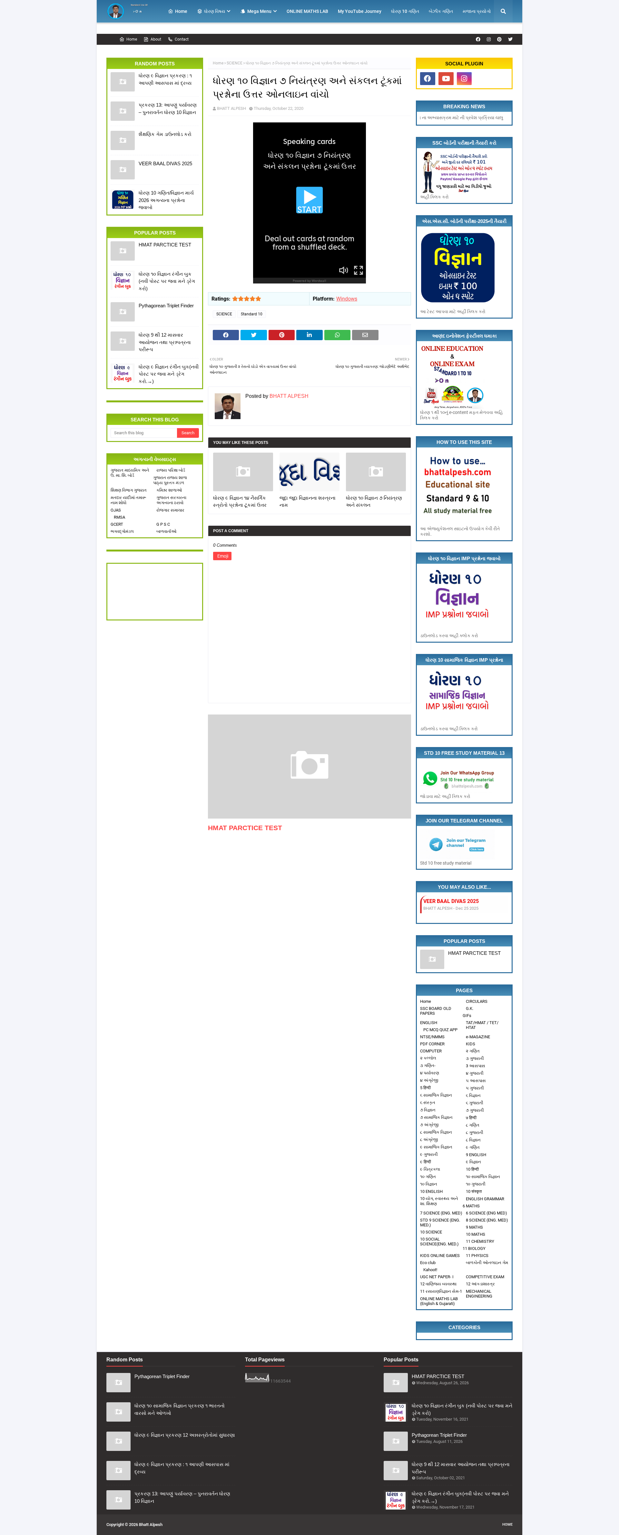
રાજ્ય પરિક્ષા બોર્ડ (170, 470)
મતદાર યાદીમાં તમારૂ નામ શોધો (128, 500)
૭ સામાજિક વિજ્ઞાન (436, 1117)
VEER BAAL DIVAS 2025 (165, 163)
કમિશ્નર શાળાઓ (169, 490)
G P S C (163, 524)
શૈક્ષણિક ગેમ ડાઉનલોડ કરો (165, 134)
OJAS (116, 510)
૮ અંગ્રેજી (429, 1139)
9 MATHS (474, 1227)
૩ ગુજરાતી (475, 1058)
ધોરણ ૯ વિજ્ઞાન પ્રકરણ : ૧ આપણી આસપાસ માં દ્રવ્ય (165, 79)
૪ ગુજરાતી (475, 1073)
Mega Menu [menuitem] (259, 11)
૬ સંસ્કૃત (427, 1102)
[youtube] (446, 78)
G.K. (469, 1008)
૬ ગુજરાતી (474, 1102)
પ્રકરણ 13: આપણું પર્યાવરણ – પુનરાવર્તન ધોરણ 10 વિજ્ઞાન (168, 108)
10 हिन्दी (472, 1169)
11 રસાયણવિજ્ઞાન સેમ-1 (441, 1291)
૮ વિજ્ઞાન (473, 1139)
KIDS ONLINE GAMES (440, 1255)
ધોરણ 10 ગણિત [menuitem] (405, 11)
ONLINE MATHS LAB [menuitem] (307, 11)
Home (131, 39)
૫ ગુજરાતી (475, 1088)
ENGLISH (428, 1022)
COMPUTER (431, 1051)
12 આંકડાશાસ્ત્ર (480, 1283)
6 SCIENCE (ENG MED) (486, 1213)
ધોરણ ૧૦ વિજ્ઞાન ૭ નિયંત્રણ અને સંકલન (374, 501)
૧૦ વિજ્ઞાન (428, 1184)
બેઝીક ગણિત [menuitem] (441, 11)
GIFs (467, 1015)
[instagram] (488, 39)
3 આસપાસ (475, 1065)
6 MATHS (471, 1206)
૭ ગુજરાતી (475, 1110)
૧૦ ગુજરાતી (476, 1184)
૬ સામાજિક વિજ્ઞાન (436, 1095)
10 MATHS (475, 1234)
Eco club (428, 1262)
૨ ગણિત (473, 1051)
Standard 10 (251, 314)
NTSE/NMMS (432, 1036)
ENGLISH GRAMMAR (485, 1198)
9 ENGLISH (476, 1154)
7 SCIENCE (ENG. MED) (441, 1213)
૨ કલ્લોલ (428, 1058)
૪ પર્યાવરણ (429, 1072)
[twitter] (509, 39)
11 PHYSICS (477, 1255)
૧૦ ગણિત (428, 1176)
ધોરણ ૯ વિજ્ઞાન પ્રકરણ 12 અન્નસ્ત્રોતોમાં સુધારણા (184, 1435)
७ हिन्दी (471, 1117)
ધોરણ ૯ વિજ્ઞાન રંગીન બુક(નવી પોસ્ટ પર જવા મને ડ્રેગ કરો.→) (169, 374)
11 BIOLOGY (474, 1248)
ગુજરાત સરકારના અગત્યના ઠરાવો (171, 500)
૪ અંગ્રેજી (429, 1080)
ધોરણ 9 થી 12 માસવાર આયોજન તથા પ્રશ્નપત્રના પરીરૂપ (165, 342)
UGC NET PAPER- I (437, 1276)
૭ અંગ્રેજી (429, 1124)
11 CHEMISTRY (480, 1241)
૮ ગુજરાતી (474, 1132)
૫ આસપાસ (476, 1080)
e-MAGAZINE (478, 1036)
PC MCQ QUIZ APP (440, 1029)
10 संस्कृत (474, 1191)
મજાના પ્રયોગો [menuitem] (477, 11)
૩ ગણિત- (428, 1065)
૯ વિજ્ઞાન (473, 1161)
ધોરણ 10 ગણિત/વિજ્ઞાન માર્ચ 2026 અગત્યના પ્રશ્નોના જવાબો (166, 200)
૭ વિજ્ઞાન (428, 1110)
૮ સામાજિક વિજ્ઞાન (436, 1132)
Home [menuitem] (181, 11)
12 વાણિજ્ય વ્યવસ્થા (438, 1283)
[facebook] (478, 39)
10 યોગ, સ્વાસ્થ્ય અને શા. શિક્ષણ (439, 1201)
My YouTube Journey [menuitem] (359, 11)
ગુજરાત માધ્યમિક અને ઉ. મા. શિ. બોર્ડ (130, 473)
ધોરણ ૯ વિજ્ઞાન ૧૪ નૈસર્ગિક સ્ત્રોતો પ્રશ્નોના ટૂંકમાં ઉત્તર (240, 501)
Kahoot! (430, 1269)
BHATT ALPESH (231, 108)
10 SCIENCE (431, 1232)
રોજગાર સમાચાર (170, 510)
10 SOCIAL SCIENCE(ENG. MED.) (439, 1241)
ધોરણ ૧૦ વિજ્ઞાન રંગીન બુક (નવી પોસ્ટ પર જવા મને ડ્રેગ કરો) (167, 281)
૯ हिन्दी (425, 1161)
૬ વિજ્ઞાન (473, 1095)
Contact (182, 39)
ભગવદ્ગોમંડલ (122, 531)
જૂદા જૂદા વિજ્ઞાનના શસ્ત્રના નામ (308, 501)
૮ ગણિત (472, 1125)
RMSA (119, 517)
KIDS (470, 1043)
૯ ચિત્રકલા (430, 1169)
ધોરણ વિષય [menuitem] (214, 11)
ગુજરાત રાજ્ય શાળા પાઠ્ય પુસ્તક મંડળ (170, 480)
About (156, 39)
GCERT (117, 524)
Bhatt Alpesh (150, 1524)
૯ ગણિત (473, 1147)
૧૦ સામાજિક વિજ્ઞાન (483, 1176)
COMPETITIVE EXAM (485, 1276)
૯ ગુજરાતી (429, 1154)
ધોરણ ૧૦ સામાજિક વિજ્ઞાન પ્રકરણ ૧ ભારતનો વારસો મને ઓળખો (179, 1409)
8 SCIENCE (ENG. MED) (487, 1220)
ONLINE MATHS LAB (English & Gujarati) (439, 1301)
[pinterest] (499, 39)
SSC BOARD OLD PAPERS (435, 1011)
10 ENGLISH (431, 1191)
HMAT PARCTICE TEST (165, 244)
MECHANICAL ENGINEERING (479, 1294)
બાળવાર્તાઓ (166, 531)
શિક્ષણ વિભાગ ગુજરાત (129, 490)
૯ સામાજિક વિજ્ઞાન (436, 1147)
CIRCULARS (476, 1001)
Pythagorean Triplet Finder (166, 305)
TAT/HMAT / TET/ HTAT (482, 1025)
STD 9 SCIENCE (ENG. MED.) (440, 1222)
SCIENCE (234, 63)
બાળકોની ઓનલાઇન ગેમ (487, 1262)
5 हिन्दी (425, 1087)
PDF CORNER (432, 1043)
